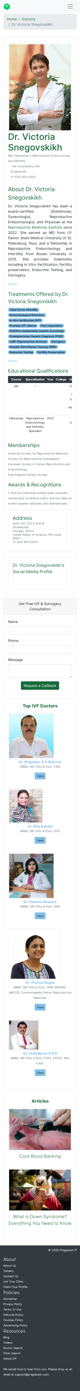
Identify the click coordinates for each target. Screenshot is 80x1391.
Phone (13, 640)
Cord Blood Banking (40, 1156)
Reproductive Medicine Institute (35, 227)
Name (13, 621)
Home (12, 19)
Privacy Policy (12, 1304)
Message (15, 659)
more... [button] (13, 284)
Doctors (28, 19)
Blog (6, 1337)
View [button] (40, 776)
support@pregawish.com (32, 1374)
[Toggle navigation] (70, 6)
